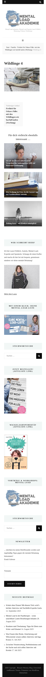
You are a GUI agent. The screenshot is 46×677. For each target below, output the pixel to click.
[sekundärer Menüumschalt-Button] (5, 2)
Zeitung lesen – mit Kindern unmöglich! (21, 223)
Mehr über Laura (10, 294)
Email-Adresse (9, 559)
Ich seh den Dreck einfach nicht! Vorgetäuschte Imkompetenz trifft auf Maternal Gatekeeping (20, 163)
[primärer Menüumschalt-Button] (23, 40)
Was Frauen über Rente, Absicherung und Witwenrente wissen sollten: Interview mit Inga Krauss (23, 637)
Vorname (7, 571)
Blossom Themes (14, 670)
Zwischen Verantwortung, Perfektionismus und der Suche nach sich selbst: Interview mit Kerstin (23, 647)
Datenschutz (23, 673)
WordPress (35, 670)
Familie (13, 47)
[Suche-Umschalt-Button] (40, 2)
